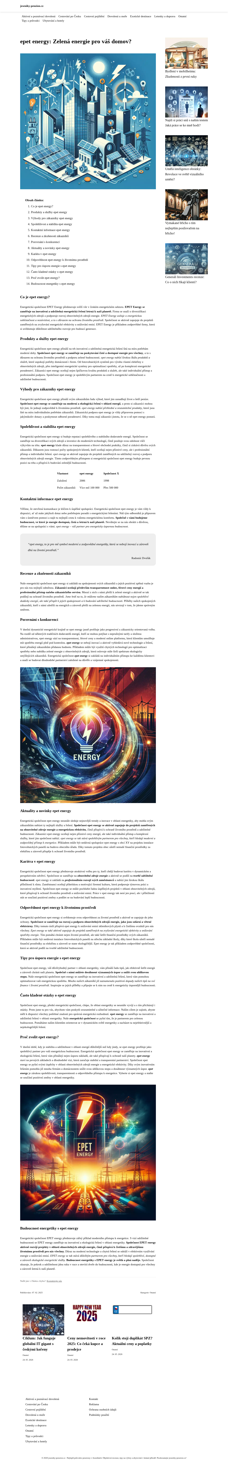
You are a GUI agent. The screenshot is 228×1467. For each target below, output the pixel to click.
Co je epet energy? (42, 206)
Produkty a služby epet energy (49, 212)
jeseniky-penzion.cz (31, 5)
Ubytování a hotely (53, 20)
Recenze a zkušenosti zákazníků (50, 236)
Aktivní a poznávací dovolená (38, 16)
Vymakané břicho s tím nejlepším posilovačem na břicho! (182, 228)
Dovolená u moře (117, 16)
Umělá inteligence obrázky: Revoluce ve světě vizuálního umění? (184, 174)
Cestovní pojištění (94, 16)
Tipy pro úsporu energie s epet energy (53, 265)
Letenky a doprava (164, 16)
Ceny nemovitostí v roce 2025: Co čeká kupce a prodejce (86, 1343)
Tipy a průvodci (31, 20)
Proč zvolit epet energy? (45, 277)
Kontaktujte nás (54, 1281)
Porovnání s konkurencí (45, 242)
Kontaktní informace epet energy (50, 230)
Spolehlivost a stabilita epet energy (51, 224)
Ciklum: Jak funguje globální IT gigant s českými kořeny (39, 1343)
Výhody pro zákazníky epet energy (52, 218)
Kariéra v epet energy (43, 254)
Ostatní (182, 16)
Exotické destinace (140, 16)
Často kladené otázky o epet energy (52, 271)
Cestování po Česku (69, 16)
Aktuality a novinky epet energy (50, 248)
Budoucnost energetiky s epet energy (53, 283)
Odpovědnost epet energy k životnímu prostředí (59, 259)
